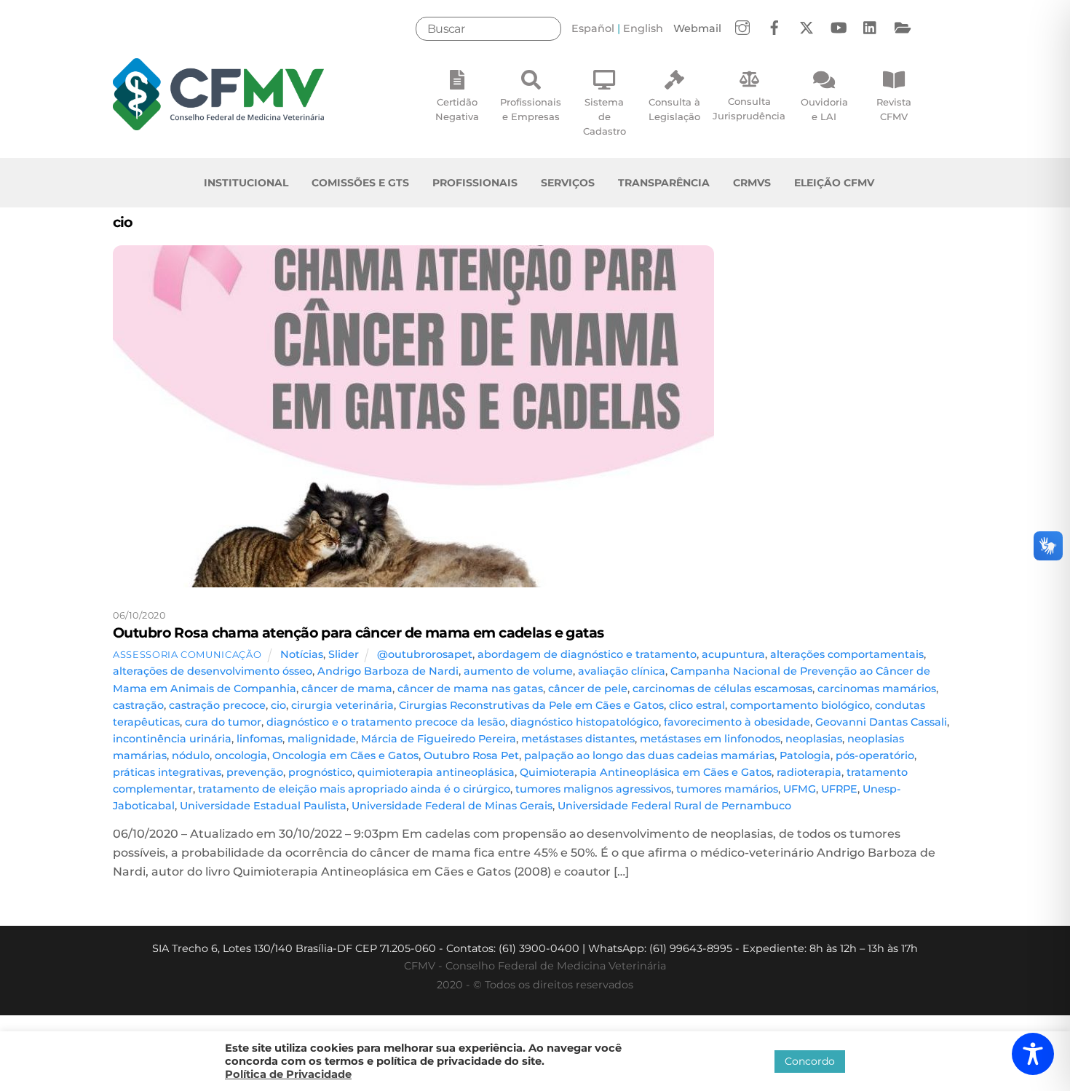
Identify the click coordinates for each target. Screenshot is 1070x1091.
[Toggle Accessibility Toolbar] (1032, 1053)
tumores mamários (727, 789)
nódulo (191, 755)
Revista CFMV (893, 109)
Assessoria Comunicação (187, 654)
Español (592, 28)
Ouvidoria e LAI (824, 109)
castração (138, 705)
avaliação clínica (621, 671)
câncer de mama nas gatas (470, 688)
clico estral (697, 705)
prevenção (254, 772)
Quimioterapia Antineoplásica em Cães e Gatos (646, 772)
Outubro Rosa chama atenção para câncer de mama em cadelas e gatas (358, 632)
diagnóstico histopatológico (584, 722)
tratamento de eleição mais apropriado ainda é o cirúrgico (354, 789)
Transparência (664, 182)
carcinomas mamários (876, 688)
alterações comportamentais (847, 654)
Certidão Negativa (457, 109)
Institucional (246, 182)
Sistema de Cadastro (604, 116)
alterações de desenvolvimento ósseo (212, 671)
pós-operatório (875, 755)
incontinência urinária (172, 738)
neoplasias (813, 738)
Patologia (805, 755)
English (643, 28)
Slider (343, 654)
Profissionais (475, 182)
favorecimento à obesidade (737, 722)
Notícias (301, 654)
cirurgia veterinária (342, 705)
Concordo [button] (810, 1061)
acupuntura (733, 654)
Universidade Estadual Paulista (263, 805)
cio (278, 705)
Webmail (697, 28)
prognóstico (320, 772)
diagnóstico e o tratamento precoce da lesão (385, 722)
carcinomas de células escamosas (722, 688)
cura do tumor (223, 722)
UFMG (799, 789)
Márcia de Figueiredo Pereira (438, 738)
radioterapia (809, 772)
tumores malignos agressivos (593, 789)
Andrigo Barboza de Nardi (388, 671)
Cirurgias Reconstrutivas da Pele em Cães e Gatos (531, 705)
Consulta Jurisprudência (749, 108)
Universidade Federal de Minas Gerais (452, 805)
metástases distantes (578, 738)
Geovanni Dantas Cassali (881, 722)
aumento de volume (518, 671)
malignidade (322, 738)
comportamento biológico (800, 705)
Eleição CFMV (834, 182)
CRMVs (752, 182)
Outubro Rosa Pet (471, 755)
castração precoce (217, 705)
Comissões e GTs (360, 182)
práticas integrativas (167, 772)
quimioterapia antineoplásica (436, 772)
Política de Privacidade (288, 1074)
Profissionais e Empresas (530, 109)
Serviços (568, 182)
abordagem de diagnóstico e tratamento (587, 654)
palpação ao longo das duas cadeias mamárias (649, 755)
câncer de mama (346, 688)
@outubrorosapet (424, 654)
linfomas (259, 738)
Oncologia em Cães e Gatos (345, 755)
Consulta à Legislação (674, 109)
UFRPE (839, 789)
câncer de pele (587, 688)
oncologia (241, 755)
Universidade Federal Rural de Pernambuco (674, 805)
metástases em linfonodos (710, 738)
